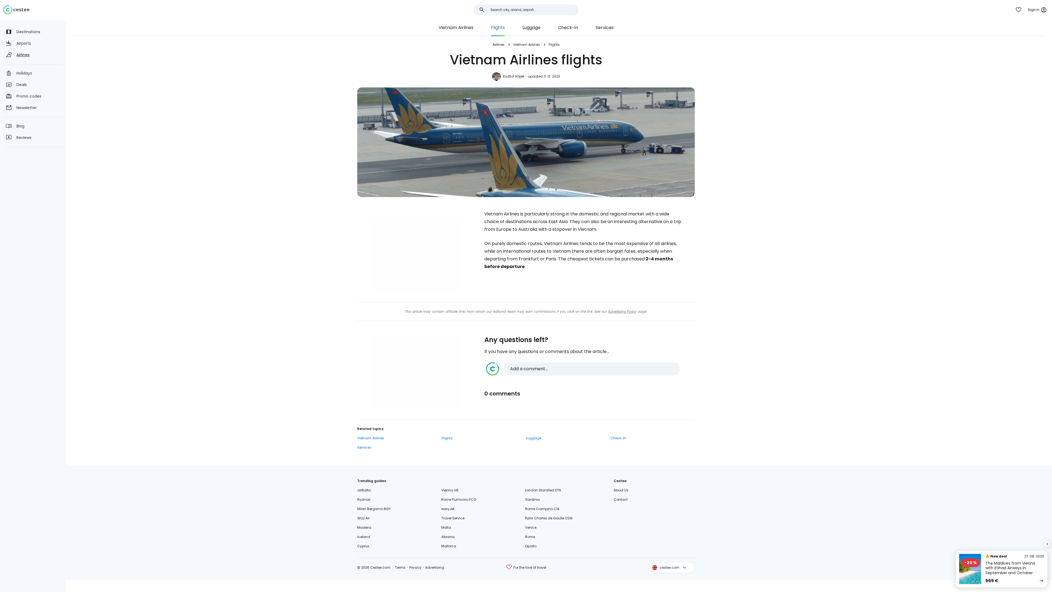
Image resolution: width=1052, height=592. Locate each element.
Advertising (434, 567)
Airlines (498, 44)
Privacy (415, 567)
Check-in (568, 27)
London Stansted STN (543, 490)
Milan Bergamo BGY (374, 508)
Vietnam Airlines (456, 27)
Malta (446, 527)
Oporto (530, 546)
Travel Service (452, 518)
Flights (498, 27)
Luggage (531, 27)
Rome (530, 536)
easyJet (447, 508)
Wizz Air (363, 518)
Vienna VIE (450, 490)
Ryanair (363, 499)
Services (605, 27)
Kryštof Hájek (513, 76)
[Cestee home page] (16, 9)
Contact (621, 499)
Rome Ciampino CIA (542, 508)
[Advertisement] (416, 255)
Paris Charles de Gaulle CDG (549, 518)
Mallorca (448, 546)
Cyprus (363, 546)
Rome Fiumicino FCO (458, 499)
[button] (583, 369)
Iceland (363, 536)
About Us (621, 490)
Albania (447, 536)
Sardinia (532, 499)
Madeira (364, 527)
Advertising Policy (622, 311)
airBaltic (364, 490)
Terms (400, 567)
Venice (530, 527)
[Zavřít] (1047, 544)
